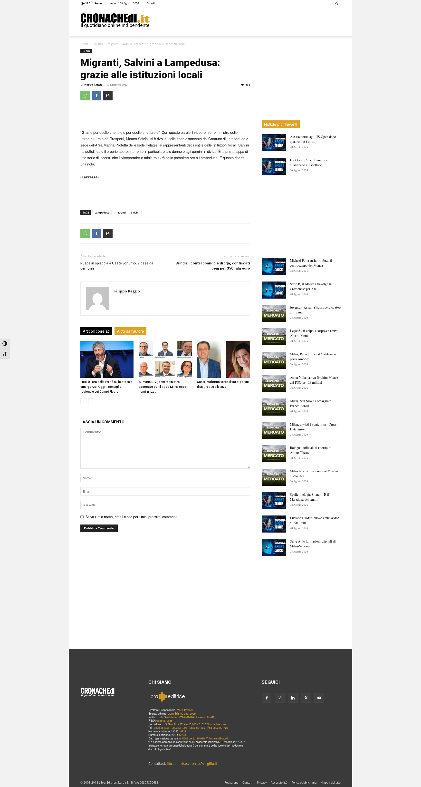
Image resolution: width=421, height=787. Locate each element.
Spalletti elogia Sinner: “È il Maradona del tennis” (309, 497)
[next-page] (91, 401)
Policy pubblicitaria (304, 782)
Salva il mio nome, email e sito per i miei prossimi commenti (131, 516)
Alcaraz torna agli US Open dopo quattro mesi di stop (313, 139)
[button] (337, 3)
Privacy (262, 782)
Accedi (151, 3)
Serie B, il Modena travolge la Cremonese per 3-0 (311, 286)
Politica (98, 44)
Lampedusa (102, 212)
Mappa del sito (331, 782)
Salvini (135, 212)
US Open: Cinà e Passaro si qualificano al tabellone (309, 162)
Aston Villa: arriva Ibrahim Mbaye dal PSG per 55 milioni (314, 380)
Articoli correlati (96, 331)
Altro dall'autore (130, 331)
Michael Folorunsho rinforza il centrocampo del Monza (311, 263)
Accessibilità (279, 782)
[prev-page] (83, 401)
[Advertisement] (245, 20)
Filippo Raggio (93, 84)
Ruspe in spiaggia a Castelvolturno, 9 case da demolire (116, 266)
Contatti (247, 782)
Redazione (231, 782)
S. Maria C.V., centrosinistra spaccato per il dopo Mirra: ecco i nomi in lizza (163, 386)
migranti (120, 212)
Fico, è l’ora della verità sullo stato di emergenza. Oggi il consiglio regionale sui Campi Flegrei (106, 386)
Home (84, 44)
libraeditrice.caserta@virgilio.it (192, 763)
